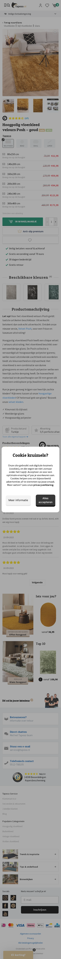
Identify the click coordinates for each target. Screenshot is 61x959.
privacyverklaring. (43, 484)
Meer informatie (18, 500)
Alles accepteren (46, 500)
